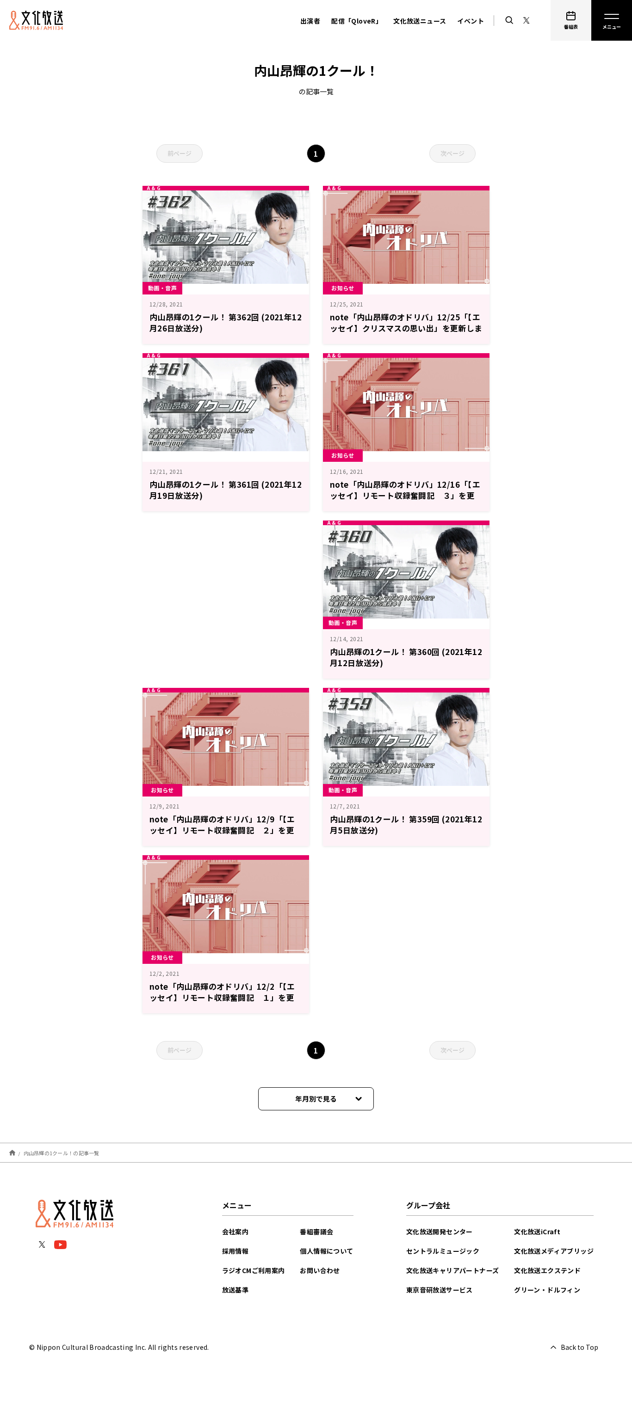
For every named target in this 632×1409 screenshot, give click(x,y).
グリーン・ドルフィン (547, 1289)
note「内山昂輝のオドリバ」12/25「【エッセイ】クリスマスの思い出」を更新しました (406, 328)
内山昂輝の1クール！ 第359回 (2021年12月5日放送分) (406, 824)
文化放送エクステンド (547, 1270)
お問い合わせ (320, 1270)
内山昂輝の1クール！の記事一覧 (61, 1152)
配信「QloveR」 (356, 20)
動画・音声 (162, 288)
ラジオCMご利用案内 (253, 1270)
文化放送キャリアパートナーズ (452, 1270)
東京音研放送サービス (439, 1289)
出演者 (310, 20)
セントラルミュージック (442, 1251)
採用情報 (235, 1251)
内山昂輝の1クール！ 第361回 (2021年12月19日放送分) (225, 489)
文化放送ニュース (419, 20)
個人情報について (326, 1251)
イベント (470, 20)
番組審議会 (316, 1231)
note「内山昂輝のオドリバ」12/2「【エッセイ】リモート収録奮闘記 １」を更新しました (222, 997)
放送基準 (235, 1289)
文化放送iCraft (537, 1231)
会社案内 (235, 1231)
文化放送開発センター (439, 1231)
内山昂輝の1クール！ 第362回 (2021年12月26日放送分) (225, 322)
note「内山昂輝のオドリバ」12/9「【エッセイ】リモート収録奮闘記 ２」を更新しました (222, 830)
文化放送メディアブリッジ (554, 1251)
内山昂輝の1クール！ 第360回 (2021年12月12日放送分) (406, 657)
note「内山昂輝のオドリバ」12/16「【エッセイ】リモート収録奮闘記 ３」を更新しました (405, 495)
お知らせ (342, 288)
